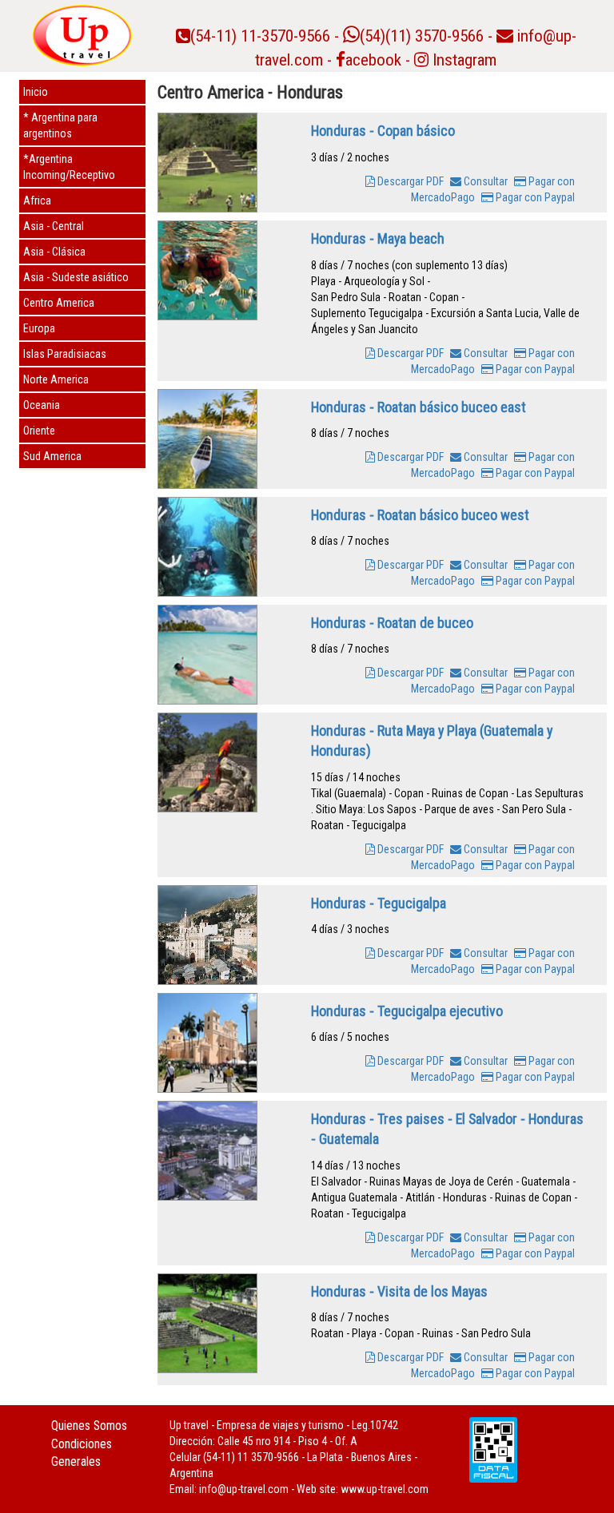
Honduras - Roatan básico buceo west (420, 514)
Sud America (52, 456)
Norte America (56, 379)
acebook (373, 59)
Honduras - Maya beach (378, 238)
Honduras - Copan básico (383, 130)
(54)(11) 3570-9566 (422, 36)
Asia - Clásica (54, 251)
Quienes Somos (89, 1425)
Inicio (35, 91)
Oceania (41, 405)
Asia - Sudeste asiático (76, 277)
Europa (39, 328)
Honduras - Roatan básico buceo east (418, 407)
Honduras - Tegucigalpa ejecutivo (407, 1011)
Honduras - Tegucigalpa (378, 903)
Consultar (484, 181)
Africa (37, 200)
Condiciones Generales (81, 1453)
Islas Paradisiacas (64, 353)
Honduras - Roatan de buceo (392, 622)
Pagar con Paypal (534, 197)
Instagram (462, 59)
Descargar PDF (409, 181)
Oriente (39, 430)
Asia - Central (53, 226)
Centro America (58, 302)
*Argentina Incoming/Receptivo (69, 167)
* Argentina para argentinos (60, 125)
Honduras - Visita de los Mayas (399, 1291)
